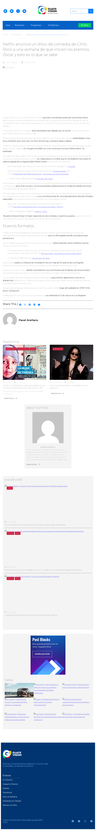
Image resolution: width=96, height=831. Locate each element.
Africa (10, 488)
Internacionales (23, 349)
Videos (33, 349)
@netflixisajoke (20, 174)
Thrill (17, 533)
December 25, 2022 (41, 258)
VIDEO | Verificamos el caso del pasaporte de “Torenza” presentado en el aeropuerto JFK (24, 386)
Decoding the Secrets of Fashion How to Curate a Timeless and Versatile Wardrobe (43, 570)
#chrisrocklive (47, 253)
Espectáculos (16, 34)
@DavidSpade (59, 171)
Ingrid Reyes (56, 382)
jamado (8, 382)
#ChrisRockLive (34, 174)
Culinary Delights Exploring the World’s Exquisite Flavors (31, 615)
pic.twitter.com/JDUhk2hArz (55, 174)
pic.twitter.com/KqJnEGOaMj (68, 253)
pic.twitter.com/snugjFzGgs (50, 206)
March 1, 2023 (41, 211)
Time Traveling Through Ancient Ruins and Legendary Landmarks (35, 525)
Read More (9, 398)
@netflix (71, 166)
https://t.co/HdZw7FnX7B (25, 206)
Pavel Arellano (11, 62)
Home (5, 34)
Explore (10, 533)
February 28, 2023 (44, 178)
